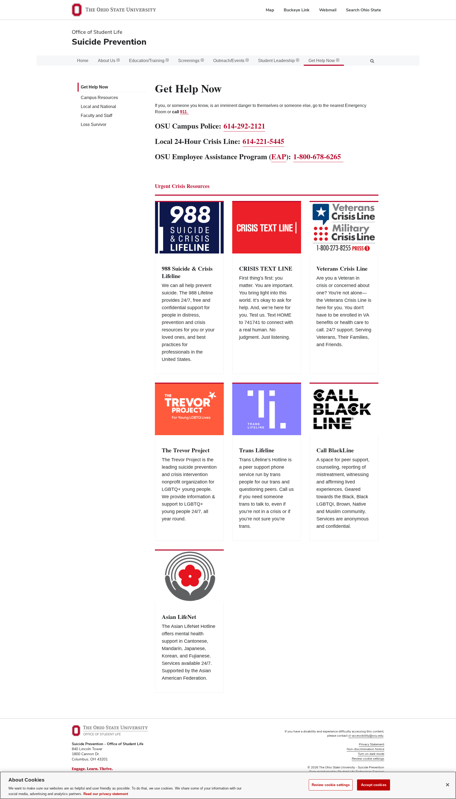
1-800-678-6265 (318, 156)
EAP (278, 156)
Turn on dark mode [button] (371, 754)
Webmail (327, 10)
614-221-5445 (263, 141)
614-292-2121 (244, 125)
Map (270, 10)
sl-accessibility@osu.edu (365, 736)
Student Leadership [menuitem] (276, 60)
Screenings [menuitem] (189, 60)
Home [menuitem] (82, 60)
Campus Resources (99, 97)
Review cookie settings (331, 785)
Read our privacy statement (105, 794)
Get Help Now (94, 87)
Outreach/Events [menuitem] (228, 60)
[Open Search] (372, 60)
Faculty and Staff (96, 115)
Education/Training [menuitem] (146, 60)
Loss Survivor (93, 124)
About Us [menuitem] (106, 60)
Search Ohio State (363, 10)
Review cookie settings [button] (368, 758)
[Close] (447, 785)
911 (183, 112)
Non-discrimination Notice (365, 749)
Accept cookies (373, 785)
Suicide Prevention (109, 41)
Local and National (98, 106)
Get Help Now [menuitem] (321, 60)
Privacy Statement (371, 744)
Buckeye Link (297, 10)
